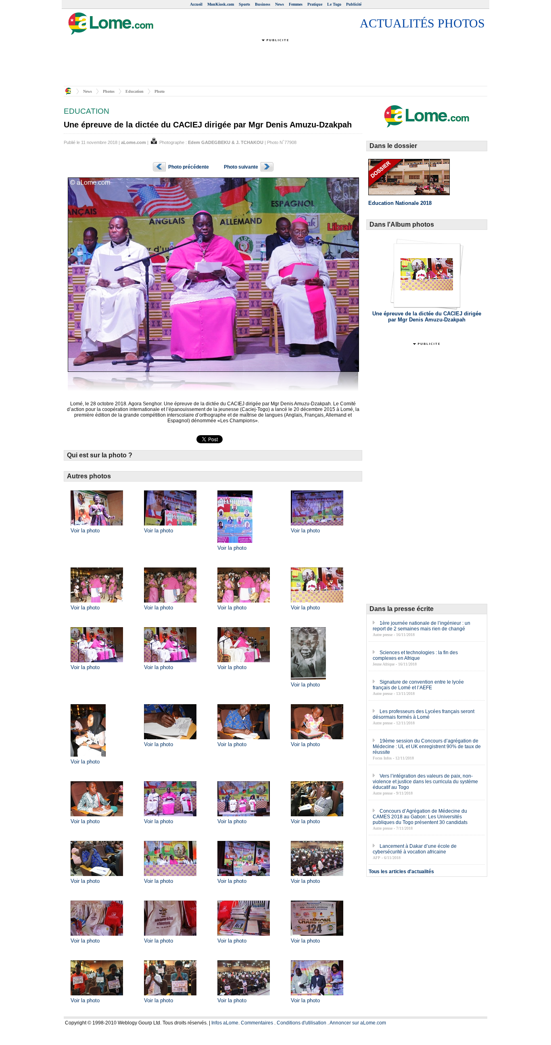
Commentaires (257, 1023)
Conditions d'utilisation (301, 1023)
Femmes (296, 4)
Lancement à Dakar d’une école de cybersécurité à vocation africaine (415, 849)
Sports (244, 4)
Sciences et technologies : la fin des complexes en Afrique (415, 655)
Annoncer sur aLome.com (358, 1023)
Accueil (196, 4)
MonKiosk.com (220, 4)
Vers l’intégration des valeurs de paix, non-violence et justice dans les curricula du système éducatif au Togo (425, 781)
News (279, 4)
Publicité (353, 4)
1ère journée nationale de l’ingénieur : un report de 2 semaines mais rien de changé (421, 626)
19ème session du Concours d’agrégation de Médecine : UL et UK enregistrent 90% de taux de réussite (427, 746)
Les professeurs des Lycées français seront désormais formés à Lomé (423, 714)
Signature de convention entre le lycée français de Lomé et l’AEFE (418, 684)
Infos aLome (224, 1023)
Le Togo (334, 4)
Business (262, 4)
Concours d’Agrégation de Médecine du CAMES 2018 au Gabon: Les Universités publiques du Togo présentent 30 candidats (420, 816)
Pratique (314, 4)
